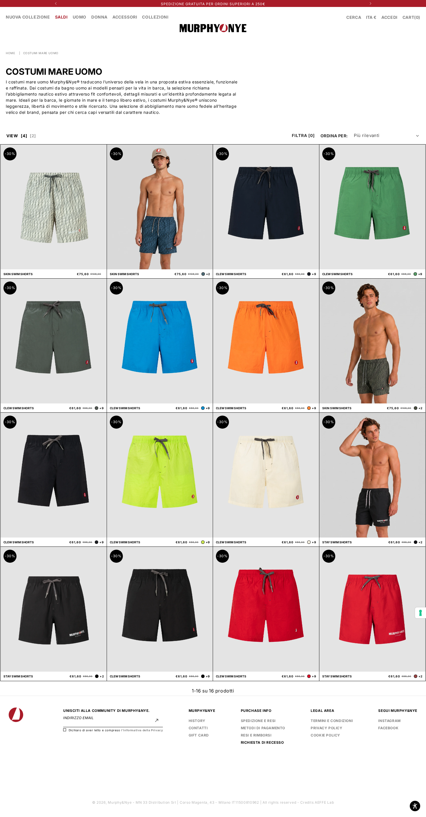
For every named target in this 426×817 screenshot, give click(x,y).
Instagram (389, 721)
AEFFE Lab (324, 802)
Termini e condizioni (332, 721)
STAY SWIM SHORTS (337, 542)
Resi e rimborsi (256, 735)
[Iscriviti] (156, 720)
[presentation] (420, 612)
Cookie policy (325, 735)
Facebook (388, 727)
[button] (353, 17)
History (197, 721)
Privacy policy (326, 727)
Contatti (198, 728)
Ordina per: (334, 135)
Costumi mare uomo (41, 53)
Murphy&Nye (120, 802)
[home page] (213, 28)
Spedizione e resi (258, 721)
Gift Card (199, 735)
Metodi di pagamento (263, 728)
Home (10, 53)
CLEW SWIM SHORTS (231, 274)
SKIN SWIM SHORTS (18, 274)
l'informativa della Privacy (142, 730)
